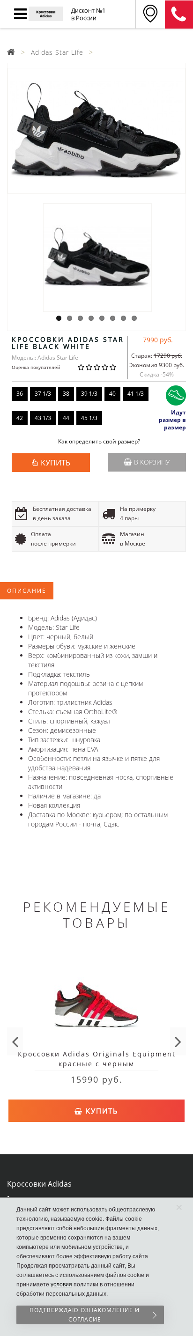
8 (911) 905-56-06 (179, 14)
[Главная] (11, 52)
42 (19, 418)
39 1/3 (89, 394)
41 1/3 (135, 394)
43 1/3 (43, 418)
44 (66, 418)
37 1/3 (43, 394)
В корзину (152, 462)
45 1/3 (89, 418)
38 (66, 394)
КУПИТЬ (55, 462)
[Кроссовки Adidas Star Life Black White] (96, 131)
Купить (101, 1110)
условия (61, 1284)
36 (19, 394)
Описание (26, 591)
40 (112, 394)
